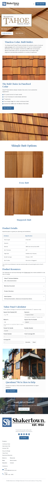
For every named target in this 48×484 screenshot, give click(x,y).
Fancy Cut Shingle (6, 451)
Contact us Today (24, 409)
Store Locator (13, 460)
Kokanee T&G (5, 448)
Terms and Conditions (30, 480)
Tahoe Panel (5, 453)
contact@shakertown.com (10, 470)
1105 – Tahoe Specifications (10, 280)
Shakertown (27, 272)
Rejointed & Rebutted (7, 455)
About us (4, 458)
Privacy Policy (39, 480)
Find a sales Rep (40, 3)
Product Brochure (9, 291)
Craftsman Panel (6, 444)
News (3, 460)
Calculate (27, 342)
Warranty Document (9, 286)
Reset (34, 342)
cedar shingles (8, 47)
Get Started (23, 437)
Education (4, 462)
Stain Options (7, 296)
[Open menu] (34, 4)
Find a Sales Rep (20, 33)
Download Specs (6, 33)
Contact (12, 462)
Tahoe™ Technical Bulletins (11, 278)
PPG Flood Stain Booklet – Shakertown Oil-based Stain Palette (18, 298)
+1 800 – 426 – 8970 (8, 474)
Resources (12, 458)
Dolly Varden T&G (6, 446)
